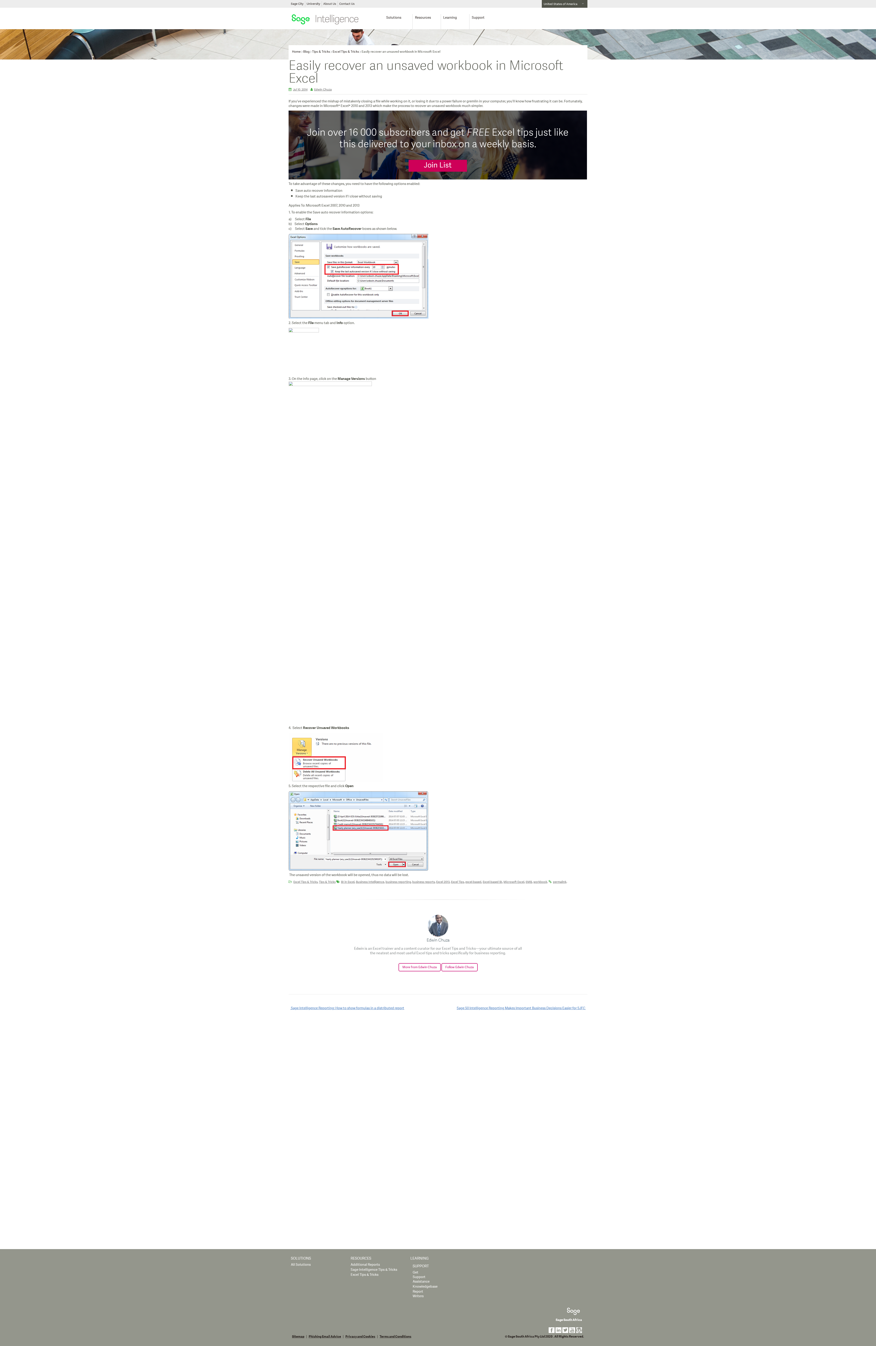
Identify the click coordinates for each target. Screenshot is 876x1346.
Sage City (297, 4)
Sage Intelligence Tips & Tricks (374, 1269)
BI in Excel (348, 882)
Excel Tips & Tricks (346, 51)
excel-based (473, 882)
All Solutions (301, 1264)
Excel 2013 (443, 882)
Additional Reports (365, 1264)
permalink (559, 882)
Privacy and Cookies (360, 1336)
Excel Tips (457, 882)
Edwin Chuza (323, 90)
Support (478, 17)
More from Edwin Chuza (419, 967)
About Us (329, 4)
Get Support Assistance (421, 1277)
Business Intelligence (370, 882)
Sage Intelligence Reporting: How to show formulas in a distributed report (347, 1008)
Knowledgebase (425, 1286)
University (313, 4)
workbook (540, 882)
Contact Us (347, 4)
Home (296, 51)
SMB (529, 882)
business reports (423, 882)
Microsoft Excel (513, 882)
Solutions (393, 17)
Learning (450, 17)
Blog (306, 51)
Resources (423, 17)
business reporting (398, 882)
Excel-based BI (492, 882)
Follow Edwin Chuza (459, 967)
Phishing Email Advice (325, 1336)
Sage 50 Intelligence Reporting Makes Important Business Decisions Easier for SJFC (521, 1008)
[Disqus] (438, 1073)
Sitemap (298, 1336)
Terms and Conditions (395, 1336)
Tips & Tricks (321, 51)
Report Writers (418, 1294)
